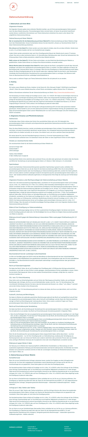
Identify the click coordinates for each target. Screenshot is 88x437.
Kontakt (76, 3)
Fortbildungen (59, 3)
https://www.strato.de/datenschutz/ (64, 92)
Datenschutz (68, 431)
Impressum (67, 429)
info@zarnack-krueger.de (35, 431)
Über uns (69, 3)
